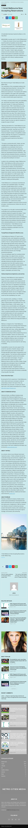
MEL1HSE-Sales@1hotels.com (8, 388)
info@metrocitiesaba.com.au (13, 810)
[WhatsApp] (16, 17)
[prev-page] (2, 626)
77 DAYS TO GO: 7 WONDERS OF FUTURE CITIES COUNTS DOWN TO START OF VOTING (17, 744)
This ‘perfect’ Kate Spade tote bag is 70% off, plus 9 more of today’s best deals (21, 576)
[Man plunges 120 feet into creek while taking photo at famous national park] (5, 751)
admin (5, 14)
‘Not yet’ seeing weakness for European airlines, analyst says (7, 576)
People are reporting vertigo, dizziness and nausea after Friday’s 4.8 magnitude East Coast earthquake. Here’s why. (13, 697)
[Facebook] (7, 17)
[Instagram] (12, 819)
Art (2, 614)
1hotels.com (12, 493)
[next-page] (4, 626)
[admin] (2, 14)
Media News (7, 2)
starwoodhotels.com (12, 447)
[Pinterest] (13, 17)
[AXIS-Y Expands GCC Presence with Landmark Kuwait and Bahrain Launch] (5, 605)
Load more (13, 688)
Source (3, 557)
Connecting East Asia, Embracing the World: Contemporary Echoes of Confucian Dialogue (18, 612)
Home (2, 2)
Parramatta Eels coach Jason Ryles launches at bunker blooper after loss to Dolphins (18, 661)
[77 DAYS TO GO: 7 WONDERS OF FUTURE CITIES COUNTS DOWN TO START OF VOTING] (5, 744)
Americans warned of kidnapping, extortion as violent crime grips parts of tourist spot (18, 668)
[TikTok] (15, 819)
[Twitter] (10, 17)
